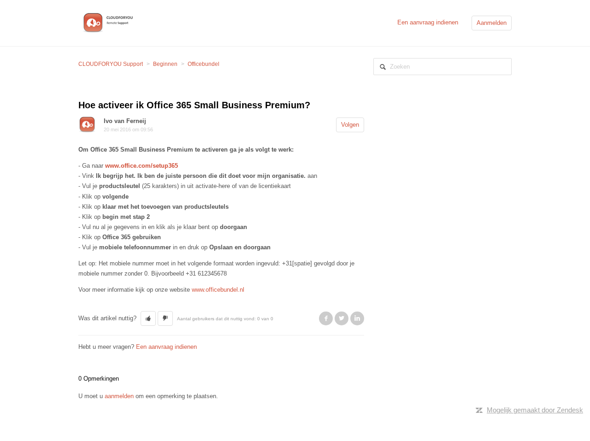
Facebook (326, 318)
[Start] (109, 22)
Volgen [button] (350, 124)
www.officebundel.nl (218, 289)
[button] (148, 318)
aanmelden (119, 396)
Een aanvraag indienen (427, 22)
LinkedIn (357, 318)
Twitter (341, 318)
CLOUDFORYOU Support (110, 64)
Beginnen (165, 64)
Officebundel (203, 64)
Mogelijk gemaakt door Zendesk (535, 410)
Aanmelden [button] (492, 22)
